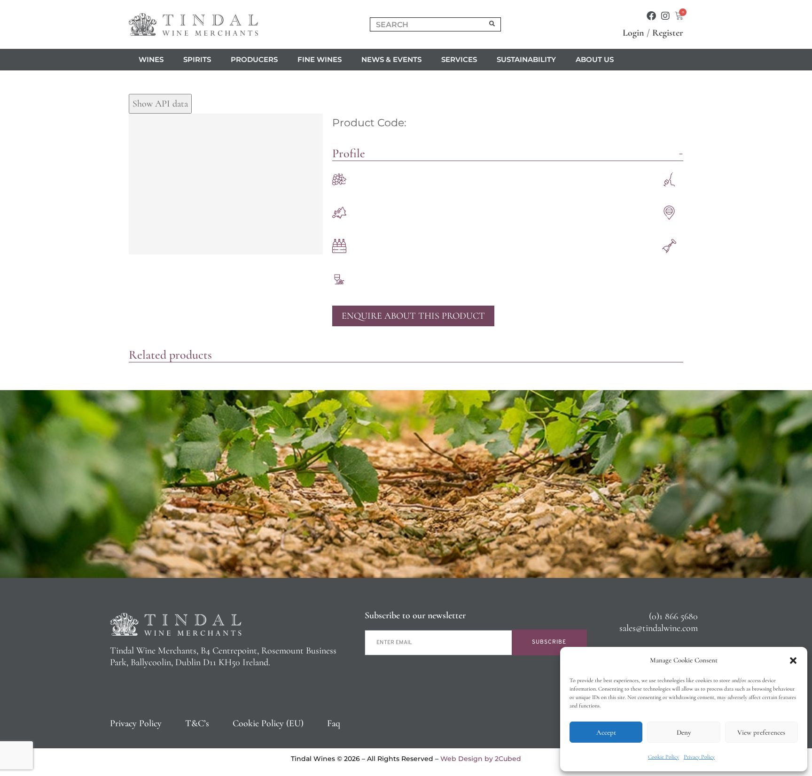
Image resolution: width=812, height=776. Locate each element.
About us (595, 59)
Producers (254, 59)
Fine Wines (319, 59)
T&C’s (197, 723)
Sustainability (526, 59)
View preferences (761, 732)
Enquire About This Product (413, 316)
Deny (684, 732)
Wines (151, 59)
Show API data (160, 103)
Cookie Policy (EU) (268, 723)
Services (459, 59)
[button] (793, 660)
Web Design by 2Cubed (480, 758)
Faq (333, 723)
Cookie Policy (663, 756)
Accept (606, 732)
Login (633, 32)
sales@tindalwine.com (658, 628)
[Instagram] (665, 16)
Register (667, 32)
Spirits (197, 59)
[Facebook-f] (651, 16)
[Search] (492, 24)
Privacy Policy (699, 756)
